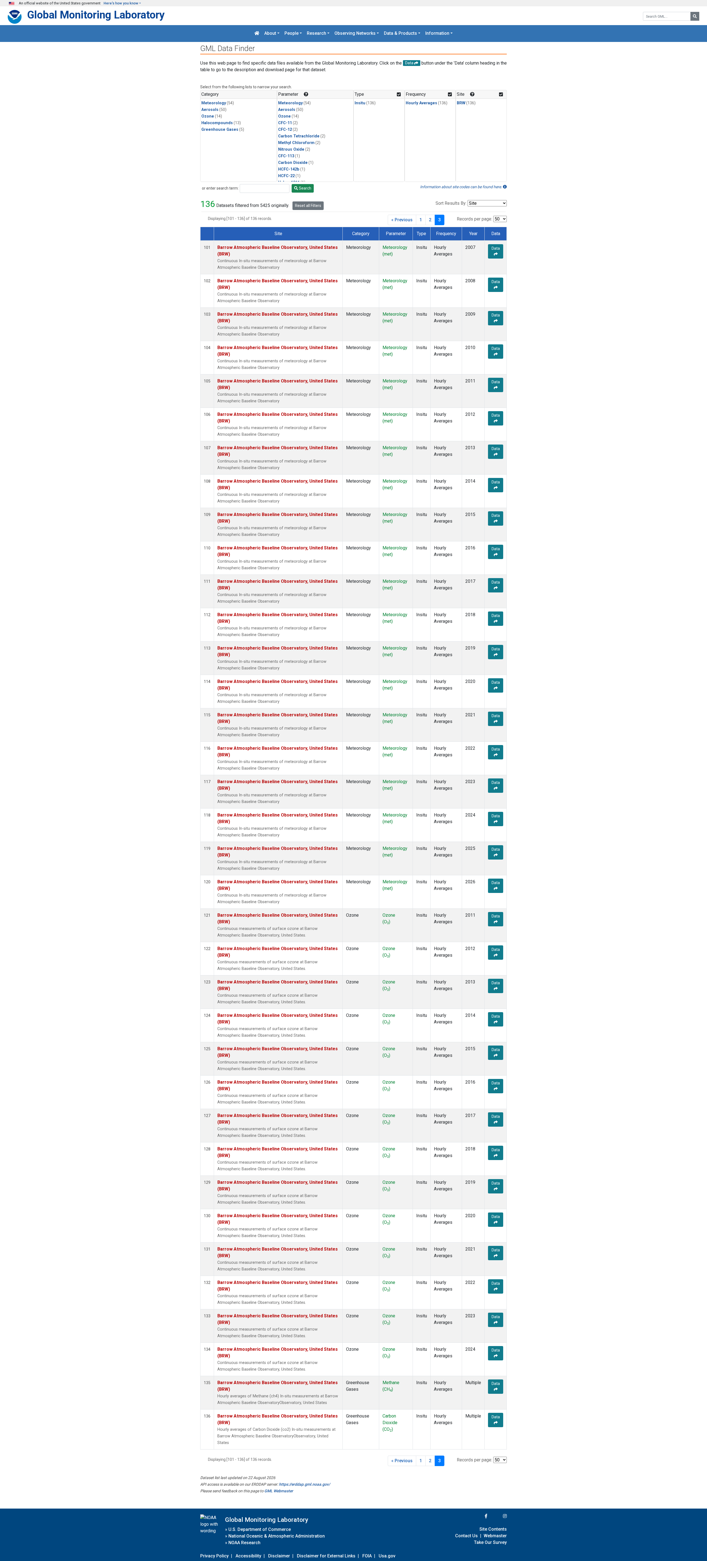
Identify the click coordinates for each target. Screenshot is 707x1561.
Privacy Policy (214, 1556)
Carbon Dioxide (293, 162)
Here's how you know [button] (121, 3)
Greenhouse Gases (219, 129)
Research (316, 33)
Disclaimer (279, 1556)
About (270, 33)
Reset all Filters (308, 205)
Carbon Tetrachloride (299, 136)
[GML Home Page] (257, 33)
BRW (461, 103)
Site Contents (493, 1529)
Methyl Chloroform (296, 142)
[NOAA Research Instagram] (498, 1516)
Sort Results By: (451, 203)
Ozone (207, 116)
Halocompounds (217, 123)
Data (496, 248)
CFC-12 (285, 129)
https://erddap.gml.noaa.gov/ (304, 1484)
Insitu (360, 103)
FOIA (367, 1556)
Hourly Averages (421, 103)
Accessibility (248, 1556)
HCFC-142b (288, 169)
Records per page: (474, 219)
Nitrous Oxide (291, 149)
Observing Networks (355, 33)
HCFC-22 (286, 176)
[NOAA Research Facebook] (478, 1516)
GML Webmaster (278, 1491)
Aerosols (209, 109)
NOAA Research (244, 1542)
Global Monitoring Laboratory (96, 15)
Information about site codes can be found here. (461, 187)
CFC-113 (286, 156)
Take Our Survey (490, 1542)
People (291, 33)
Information (437, 33)
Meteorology (213, 103)
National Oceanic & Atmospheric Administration (276, 1536)
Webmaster (495, 1535)
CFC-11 (285, 123)
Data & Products (400, 33)
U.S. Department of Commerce (259, 1529)
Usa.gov (387, 1556)
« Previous (402, 219)
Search (304, 188)
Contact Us (466, 1535)
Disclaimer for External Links (326, 1556)
